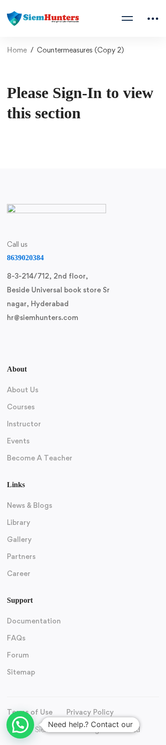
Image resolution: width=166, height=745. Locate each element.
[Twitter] (10, 342)
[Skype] (55, 342)
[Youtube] (77, 342)
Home (17, 50)
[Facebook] (32, 342)
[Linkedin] (99, 342)
